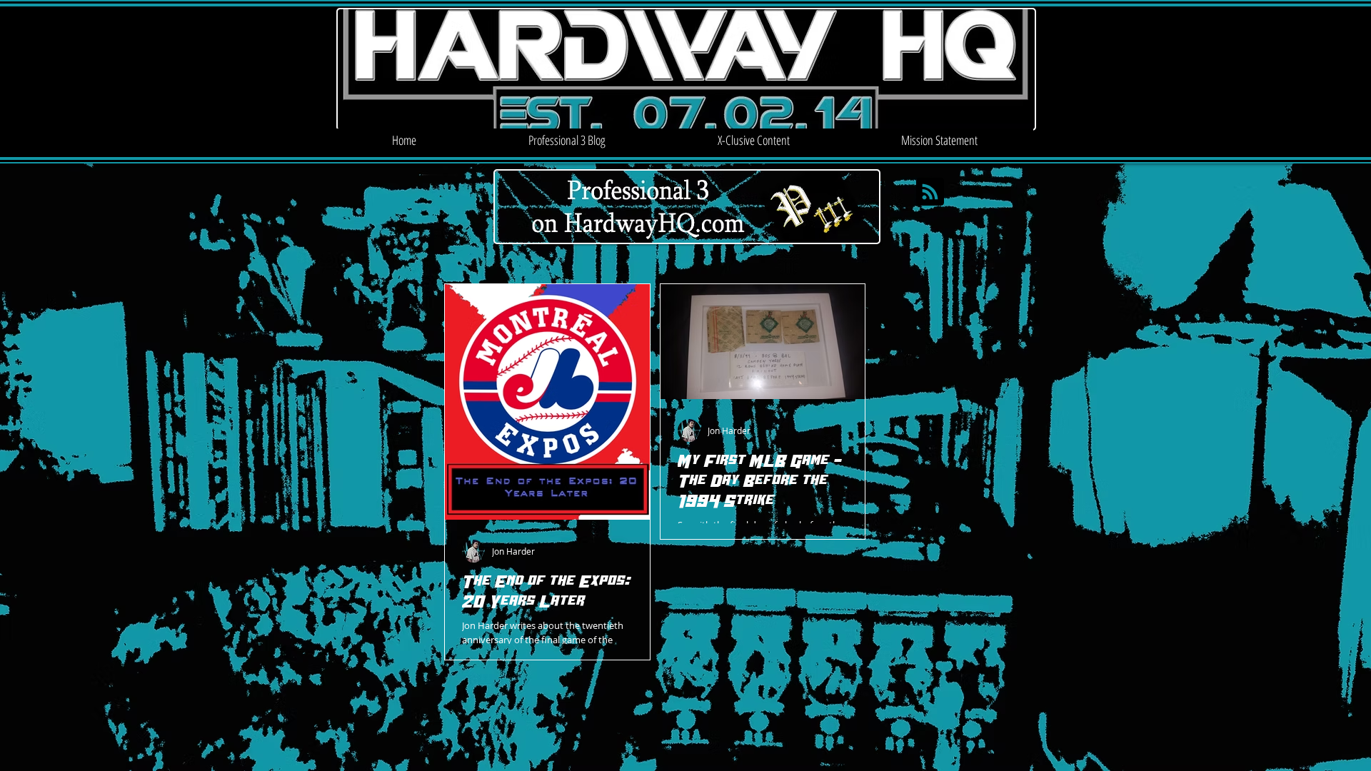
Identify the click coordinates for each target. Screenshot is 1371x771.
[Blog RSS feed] (930, 192)
